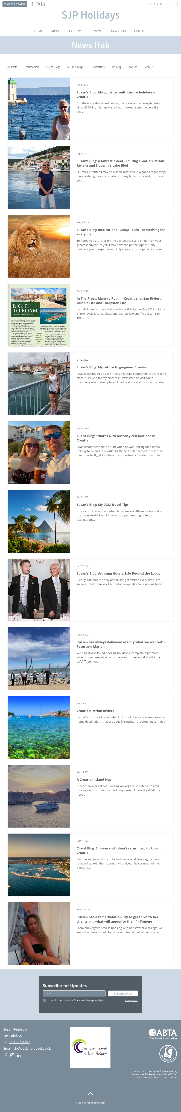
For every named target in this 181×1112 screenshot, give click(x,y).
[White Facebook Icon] (6, 1055)
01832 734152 (19, 1042)
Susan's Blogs (75, 66)
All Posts (12, 66)
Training (116, 66)
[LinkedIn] (43, 4)
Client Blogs (53, 66)
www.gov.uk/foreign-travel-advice (160, 1077)
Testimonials (31, 66)
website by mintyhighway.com (90, 1102)
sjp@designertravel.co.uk (32, 1048)
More (147, 66)
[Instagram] (37, 4)
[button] (56, 31)
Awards (133, 66)
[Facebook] (32, 4)
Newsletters (97, 66)
